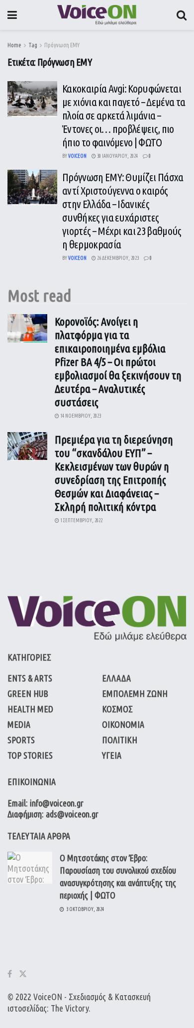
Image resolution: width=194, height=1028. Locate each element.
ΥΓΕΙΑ (111, 755)
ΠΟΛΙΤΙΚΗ (119, 740)
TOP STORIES (30, 755)
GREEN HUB (27, 693)
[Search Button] (182, 15)
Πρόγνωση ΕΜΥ (62, 45)
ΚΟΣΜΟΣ (117, 709)
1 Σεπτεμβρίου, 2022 (80, 520)
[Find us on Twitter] (23, 974)
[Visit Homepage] (96, 15)
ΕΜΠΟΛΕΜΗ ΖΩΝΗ (135, 693)
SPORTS (21, 740)
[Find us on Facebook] (9, 974)
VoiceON (47, 997)
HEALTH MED (30, 709)
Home (14, 45)
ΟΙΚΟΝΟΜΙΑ (123, 724)
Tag (32, 45)
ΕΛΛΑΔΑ (116, 678)
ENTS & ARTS (29, 678)
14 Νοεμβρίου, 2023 (80, 416)
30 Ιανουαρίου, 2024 (117, 156)
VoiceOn (77, 156)
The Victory (70, 1008)
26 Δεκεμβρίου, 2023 (117, 258)
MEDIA (18, 724)
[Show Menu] (12, 15)
